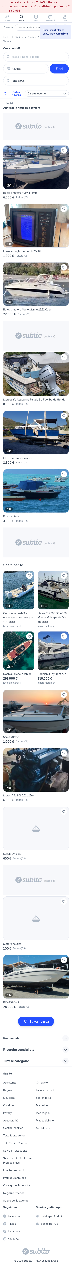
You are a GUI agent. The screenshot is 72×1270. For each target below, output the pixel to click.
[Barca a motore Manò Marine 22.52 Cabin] (36, 290)
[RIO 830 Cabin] (36, 982)
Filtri (59, 69)
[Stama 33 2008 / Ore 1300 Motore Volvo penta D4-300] (53, 599)
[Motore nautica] (36, 924)
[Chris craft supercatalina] (36, 438)
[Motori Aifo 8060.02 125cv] (36, 775)
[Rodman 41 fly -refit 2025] (53, 658)
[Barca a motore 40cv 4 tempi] (36, 173)
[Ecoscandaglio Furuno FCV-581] (36, 231)
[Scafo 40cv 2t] (36, 717)
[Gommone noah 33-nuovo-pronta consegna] (18, 599)
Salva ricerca (16, 93)
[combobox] (38, 56)
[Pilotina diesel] (36, 496)
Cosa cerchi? (11, 48)
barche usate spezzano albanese (36, 27)
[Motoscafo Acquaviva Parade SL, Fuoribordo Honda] (36, 379)
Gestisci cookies (13, 1128)
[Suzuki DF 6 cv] (36, 834)
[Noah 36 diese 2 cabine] (18, 658)
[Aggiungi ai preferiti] (64, 150)
